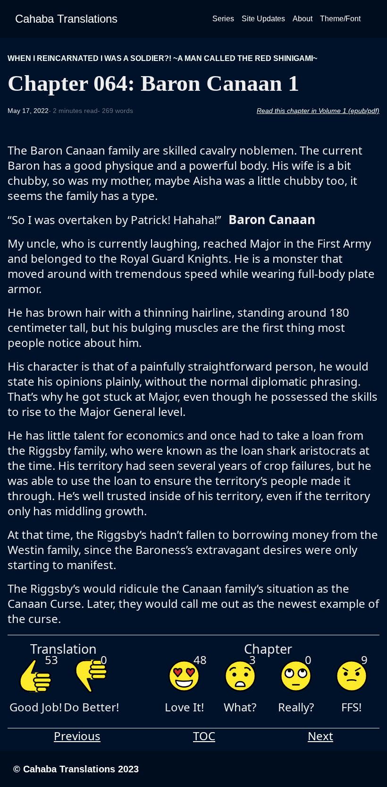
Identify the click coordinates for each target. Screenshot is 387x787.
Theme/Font (340, 19)
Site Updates (263, 19)
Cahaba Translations (66, 18)
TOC (204, 736)
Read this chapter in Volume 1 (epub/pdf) (318, 110)
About (302, 19)
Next (320, 736)
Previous (77, 736)
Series (223, 19)
